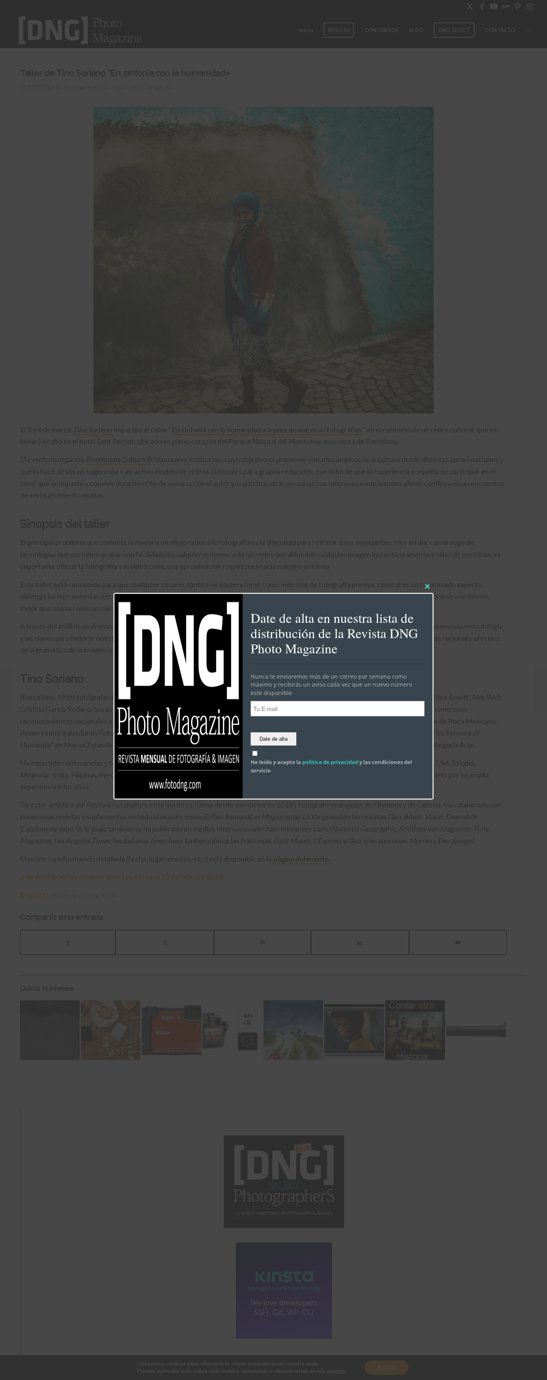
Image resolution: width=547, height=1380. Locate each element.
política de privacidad (330, 762)
